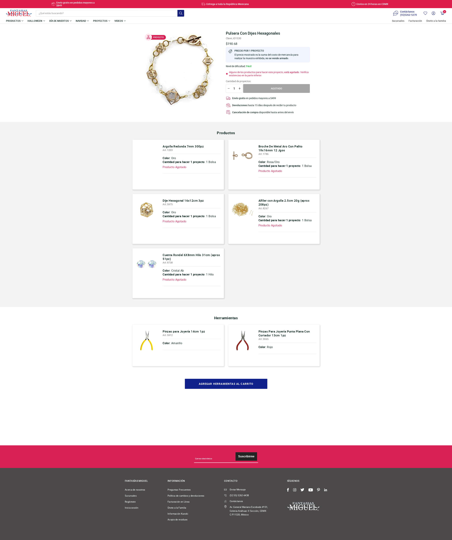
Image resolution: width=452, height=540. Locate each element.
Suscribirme (246, 456)
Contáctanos (236, 501)
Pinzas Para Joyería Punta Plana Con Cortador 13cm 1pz (284, 333)
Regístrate (130, 501)
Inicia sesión (131, 507)
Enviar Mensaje (238, 489)
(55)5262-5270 (408, 14)
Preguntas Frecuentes (179, 489)
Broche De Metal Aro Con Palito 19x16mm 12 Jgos (280, 148)
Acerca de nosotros (135, 489)
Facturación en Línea (178, 501)
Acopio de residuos (178, 519)
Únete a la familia (436, 20)
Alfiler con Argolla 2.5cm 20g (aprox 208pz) (284, 202)
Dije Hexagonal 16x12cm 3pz (183, 200)
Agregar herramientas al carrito (226, 383)
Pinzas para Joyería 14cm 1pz (184, 331)
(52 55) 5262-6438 (239, 495)
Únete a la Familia (177, 507)
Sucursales (398, 20)
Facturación (415, 20)
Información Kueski (178, 513)
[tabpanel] (180, 69)
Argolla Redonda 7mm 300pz (183, 146)
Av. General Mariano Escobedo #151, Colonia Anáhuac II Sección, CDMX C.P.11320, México (249, 510)
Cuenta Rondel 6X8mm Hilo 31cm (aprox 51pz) (191, 257)
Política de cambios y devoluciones (186, 495)
